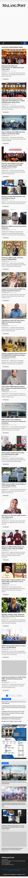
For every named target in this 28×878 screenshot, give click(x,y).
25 (18, 695)
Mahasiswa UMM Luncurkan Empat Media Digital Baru (14, 216)
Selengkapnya (6, 79)
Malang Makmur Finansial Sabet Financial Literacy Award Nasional (14, 772)
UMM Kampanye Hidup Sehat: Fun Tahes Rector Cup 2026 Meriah (14, 636)
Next (21, 695)
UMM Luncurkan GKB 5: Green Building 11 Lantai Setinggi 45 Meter (14, 474)
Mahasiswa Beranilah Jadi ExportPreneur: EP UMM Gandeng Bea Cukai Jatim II (14, 56)
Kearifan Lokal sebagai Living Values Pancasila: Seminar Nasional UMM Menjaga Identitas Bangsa (14, 154)
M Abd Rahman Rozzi (6, 71)
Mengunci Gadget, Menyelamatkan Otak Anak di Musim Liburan (14, 187)
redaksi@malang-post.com (9, 864)
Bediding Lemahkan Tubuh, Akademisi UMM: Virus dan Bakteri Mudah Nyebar (14, 605)
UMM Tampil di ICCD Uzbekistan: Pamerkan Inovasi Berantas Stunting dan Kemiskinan (14, 410)
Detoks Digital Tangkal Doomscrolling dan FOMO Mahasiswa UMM (14, 443)
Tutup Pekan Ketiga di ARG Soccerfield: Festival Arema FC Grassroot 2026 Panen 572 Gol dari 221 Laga (14, 707)
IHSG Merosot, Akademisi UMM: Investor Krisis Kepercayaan (14, 506)
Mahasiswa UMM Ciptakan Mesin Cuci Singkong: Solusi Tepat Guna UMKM (14, 537)
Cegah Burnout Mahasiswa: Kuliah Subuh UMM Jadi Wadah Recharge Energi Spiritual (14, 667)
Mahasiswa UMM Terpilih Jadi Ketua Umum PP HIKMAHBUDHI (14, 248)
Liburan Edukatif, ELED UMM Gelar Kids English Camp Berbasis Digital (14, 122)
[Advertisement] (14, 25)
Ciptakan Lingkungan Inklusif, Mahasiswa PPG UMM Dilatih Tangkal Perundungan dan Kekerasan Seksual (14, 344)
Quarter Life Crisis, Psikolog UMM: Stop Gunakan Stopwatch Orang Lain (14, 279)
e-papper (24, 43)
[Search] (21, 43)
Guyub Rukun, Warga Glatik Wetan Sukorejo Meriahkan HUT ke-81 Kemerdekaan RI (14, 839)
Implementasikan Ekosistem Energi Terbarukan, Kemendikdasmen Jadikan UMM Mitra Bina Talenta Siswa (14, 89)
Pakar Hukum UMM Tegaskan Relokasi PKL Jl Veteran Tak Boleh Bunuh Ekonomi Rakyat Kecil (14, 377)
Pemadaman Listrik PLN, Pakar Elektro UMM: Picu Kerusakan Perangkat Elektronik (14, 311)
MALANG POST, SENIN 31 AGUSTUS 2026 (12, 721)
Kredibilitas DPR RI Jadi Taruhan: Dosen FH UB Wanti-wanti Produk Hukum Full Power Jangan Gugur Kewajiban (13, 713)
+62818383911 (7, 863)
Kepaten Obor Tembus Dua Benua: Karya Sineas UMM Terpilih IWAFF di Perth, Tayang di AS (14, 570)
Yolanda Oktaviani (5, 199)
